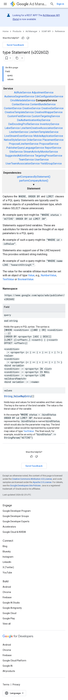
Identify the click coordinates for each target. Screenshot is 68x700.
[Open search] (52, 4)
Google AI (8, 665)
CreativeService (31, 108)
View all (7, 623)
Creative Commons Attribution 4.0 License (32, 479)
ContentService (13, 108)
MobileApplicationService (48, 135)
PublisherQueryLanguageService (25, 147)
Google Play (9, 618)
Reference (60, 31)
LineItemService (18, 132)
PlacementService (53, 139)
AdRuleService (22, 92)
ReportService (53, 147)
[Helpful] (22, 38)
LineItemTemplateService (43, 132)
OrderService (34, 139)
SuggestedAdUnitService (19, 155)
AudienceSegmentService (19, 96)
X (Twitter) (8, 567)
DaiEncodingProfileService (23, 124)
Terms (6, 684)
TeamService (26, 159)
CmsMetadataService (22, 100)
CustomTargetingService (46, 116)
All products (9, 671)
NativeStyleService (15, 139)
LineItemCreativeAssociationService (41, 128)
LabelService (12, 128)
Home (5, 31)
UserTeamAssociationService (23, 163)
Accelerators (9, 526)
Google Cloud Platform (14, 660)
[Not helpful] (27, 38)
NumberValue (48, 275)
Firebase (7, 597)
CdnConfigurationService (49, 96)
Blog (5, 546)
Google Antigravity (12, 608)
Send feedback (15, 44)
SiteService (16, 151)
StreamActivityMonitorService (40, 151)
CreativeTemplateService (19, 112)
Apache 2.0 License (42, 482)
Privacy (16, 684)
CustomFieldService (19, 116)
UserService (41, 159)
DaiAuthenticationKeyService (33, 120)
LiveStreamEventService (18, 135)
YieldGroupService (51, 163)
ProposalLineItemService (23, 143)
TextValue (8, 279)
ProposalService (48, 143)
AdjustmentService (42, 92)
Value (31, 275)
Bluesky (7, 551)
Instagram (8, 556)
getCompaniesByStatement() (33, 176)
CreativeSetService (52, 108)
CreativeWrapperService (48, 112)
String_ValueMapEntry (17, 396)
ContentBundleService (43, 104)
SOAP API (46, 31)
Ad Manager (38, 4)
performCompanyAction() (33, 180)
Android (7, 587)
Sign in (60, 4)
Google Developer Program (17, 511)
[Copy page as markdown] (17, 58)
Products (17, 31)
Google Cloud (9, 613)
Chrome (7, 592)
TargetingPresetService (48, 155)
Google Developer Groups (16, 516)
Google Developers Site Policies (25, 485)
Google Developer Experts (16, 521)
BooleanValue (26, 279)
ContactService (20, 104)
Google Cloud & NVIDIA (14, 532)
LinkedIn (7, 562)
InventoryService (49, 124)
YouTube (7, 572)
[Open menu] (5, 4)
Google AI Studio (11, 602)
